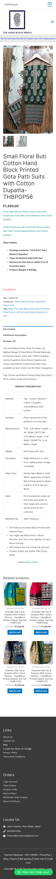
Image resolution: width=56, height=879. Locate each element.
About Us (7, 737)
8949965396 (14, 831)
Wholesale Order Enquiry (15, 797)
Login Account (10, 781)
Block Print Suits (42, 309)
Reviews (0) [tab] (9, 341)
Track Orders (9, 785)
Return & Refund (11, 801)
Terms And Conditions (14, 756)
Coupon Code (10, 789)
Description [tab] (9, 329)
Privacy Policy (10, 752)
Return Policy (31, 562)
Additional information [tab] (15, 335)
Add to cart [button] (15, 632)
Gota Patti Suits (21, 312)
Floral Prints (8, 312)
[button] (48, 50)
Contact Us (8, 741)
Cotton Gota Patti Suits (24, 301)
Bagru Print (29, 309)
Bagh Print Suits (16, 309)
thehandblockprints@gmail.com (22, 835)
